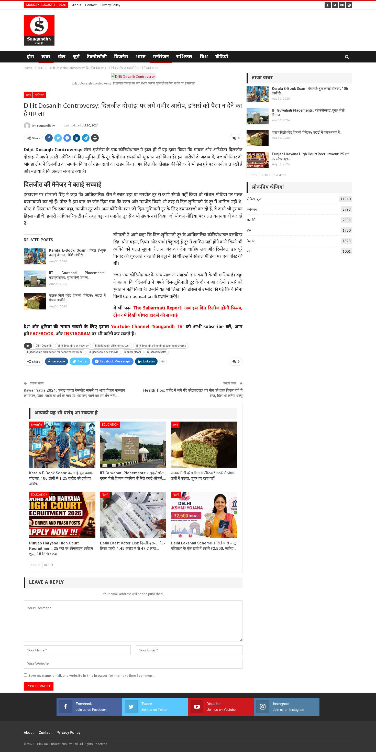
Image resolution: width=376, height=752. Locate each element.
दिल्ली (105, 495)
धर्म (248, 251)
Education (110, 424)
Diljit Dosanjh (44, 345)
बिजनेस (121, 57)
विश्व (204, 57)
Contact (91, 5)
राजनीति (251, 220)
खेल (61, 57)
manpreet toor (132, 352)
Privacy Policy (110, 5)
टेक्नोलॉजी (97, 57)
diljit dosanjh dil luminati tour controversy (161, 345)
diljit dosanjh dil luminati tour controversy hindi (54, 352)
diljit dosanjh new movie (103, 352)
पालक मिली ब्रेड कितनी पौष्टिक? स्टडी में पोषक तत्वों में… (307, 132)
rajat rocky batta (156, 352)
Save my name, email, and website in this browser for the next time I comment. (91, 675)
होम (30, 57)
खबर (45, 57)
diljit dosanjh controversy (73, 345)
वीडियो (221, 57)
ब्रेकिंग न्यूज (254, 199)
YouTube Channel (130, 327)
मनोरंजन (161, 57)
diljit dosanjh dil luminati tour (112, 345)
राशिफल (184, 57)
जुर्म (76, 57)
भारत (141, 57)
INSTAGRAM (77, 334)
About (76, 5)
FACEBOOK (41, 334)
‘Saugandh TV (166, 327)
